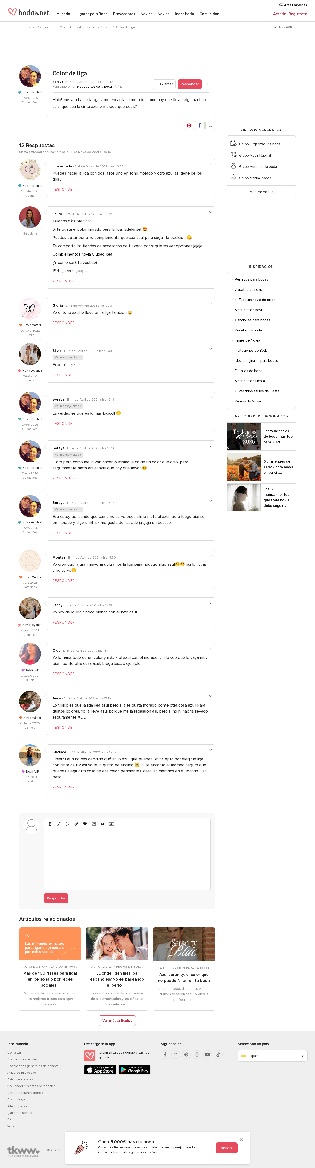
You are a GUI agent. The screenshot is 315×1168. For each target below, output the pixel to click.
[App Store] (100, 1074)
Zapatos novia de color (256, 299)
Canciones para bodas (252, 320)
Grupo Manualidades (255, 178)
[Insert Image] (93, 823)
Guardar (166, 84)
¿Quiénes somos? (20, 1113)
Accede (279, 14)
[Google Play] (134, 1074)
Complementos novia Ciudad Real (83, 254)
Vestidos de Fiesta (250, 381)
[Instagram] (197, 1054)
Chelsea (59, 752)
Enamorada (62, 166)
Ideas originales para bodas (256, 360)
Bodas (25, 27)
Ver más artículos (117, 1020)
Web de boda (17, 1126)
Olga (57, 650)
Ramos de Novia (248, 401)
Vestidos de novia (249, 310)
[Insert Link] (76, 823)
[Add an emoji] (85, 823)
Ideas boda (184, 14)
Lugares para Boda (92, 14)
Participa (227, 1148)
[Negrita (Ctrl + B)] (50, 823)
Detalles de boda (248, 371)
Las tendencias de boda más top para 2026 (278, 436)
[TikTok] (218, 1054)
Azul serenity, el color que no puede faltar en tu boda (184, 977)
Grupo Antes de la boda (77, 27)
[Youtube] (207, 1054)
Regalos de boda (248, 330)
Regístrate (298, 14)
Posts (105, 27)
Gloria (58, 305)
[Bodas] (29, 14)
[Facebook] (165, 1054)
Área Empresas (295, 5)
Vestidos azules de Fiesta (258, 391)
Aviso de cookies (20, 1079)
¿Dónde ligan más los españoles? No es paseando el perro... (117, 979)
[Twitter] (175, 1054)
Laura (57, 214)
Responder (190, 84)
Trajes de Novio (247, 340)
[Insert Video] (102, 823)
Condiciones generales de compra (33, 1066)
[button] (189, 125)
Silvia (57, 350)
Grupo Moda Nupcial (255, 155)
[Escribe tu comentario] (127, 857)
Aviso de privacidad (21, 1073)
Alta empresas (17, 1106)
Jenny (57, 605)
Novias (146, 14)
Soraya (58, 82)
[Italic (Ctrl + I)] (58, 823)
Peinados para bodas (251, 279)
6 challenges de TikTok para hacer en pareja (278, 467)
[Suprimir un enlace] (67, 823)
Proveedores (124, 14)
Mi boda (63, 14)
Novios (163, 14)
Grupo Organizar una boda (259, 144)
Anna (57, 698)
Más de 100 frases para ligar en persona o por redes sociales (50, 979)
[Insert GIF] (111, 823)
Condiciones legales (22, 1059)
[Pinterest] (186, 1054)
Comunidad (209, 14)
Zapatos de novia (249, 289)
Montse (59, 557)
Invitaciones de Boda (251, 350)
